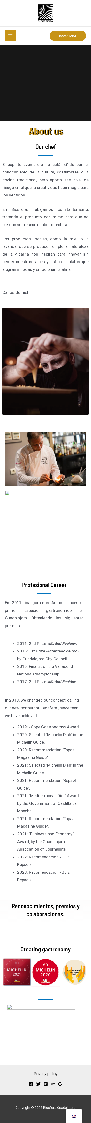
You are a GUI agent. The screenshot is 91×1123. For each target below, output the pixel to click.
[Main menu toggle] (10, 35)
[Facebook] (31, 1084)
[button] (68, 36)
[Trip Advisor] (53, 1084)
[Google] (60, 1084)
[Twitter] (38, 1084)
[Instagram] (45, 1084)
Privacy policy (46, 1073)
